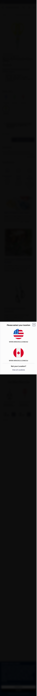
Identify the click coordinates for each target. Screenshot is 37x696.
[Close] (34, 324)
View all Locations (18, 370)
